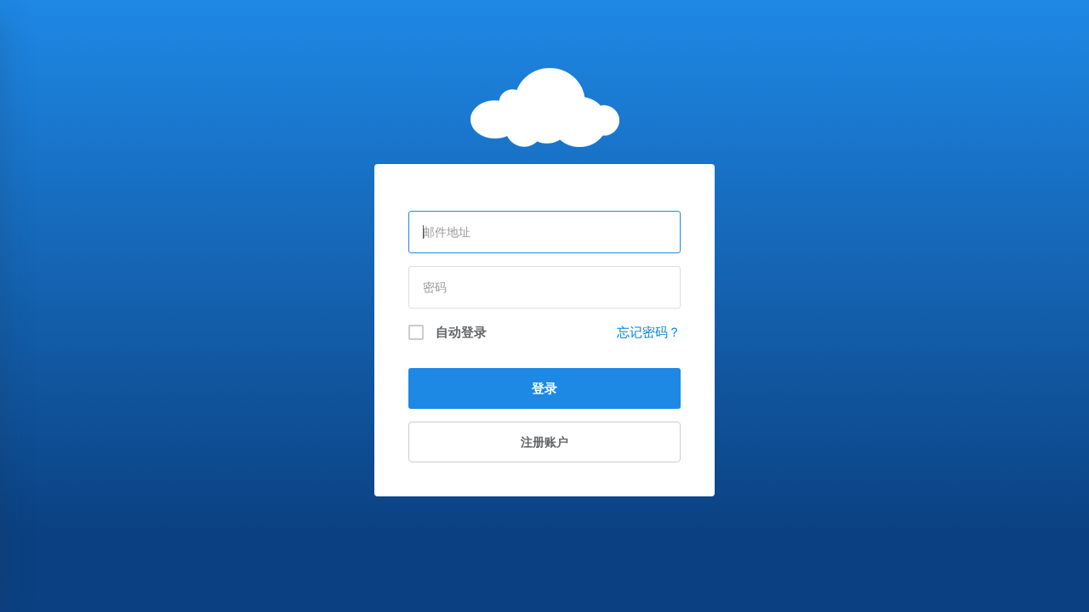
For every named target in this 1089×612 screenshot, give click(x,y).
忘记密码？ (649, 332)
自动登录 (459, 332)
